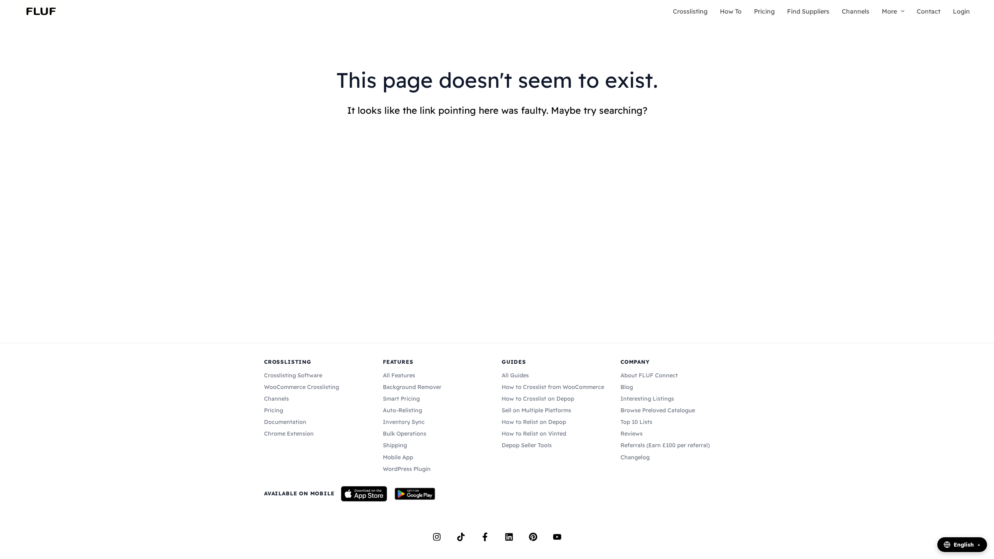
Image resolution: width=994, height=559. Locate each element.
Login (961, 11)
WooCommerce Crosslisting (301, 387)
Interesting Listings (647, 398)
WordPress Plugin (407, 468)
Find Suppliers (808, 11)
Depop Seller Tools (527, 445)
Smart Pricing (401, 398)
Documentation (285, 421)
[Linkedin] (509, 537)
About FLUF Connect (649, 375)
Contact (928, 11)
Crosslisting (690, 11)
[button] (901, 11)
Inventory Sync (404, 421)
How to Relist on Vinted (534, 433)
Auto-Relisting (402, 410)
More (889, 11)
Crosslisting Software (293, 375)
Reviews (631, 433)
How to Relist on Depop (534, 421)
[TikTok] (461, 537)
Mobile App (398, 457)
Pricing (764, 11)
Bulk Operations (404, 433)
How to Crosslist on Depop (538, 398)
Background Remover (412, 387)
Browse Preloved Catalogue (657, 410)
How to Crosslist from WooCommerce (553, 387)
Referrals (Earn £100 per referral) (665, 445)
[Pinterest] (533, 537)
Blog (626, 387)
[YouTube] (557, 537)
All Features (399, 375)
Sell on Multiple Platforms (536, 410)
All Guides (515, 375)
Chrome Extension (289, 433)
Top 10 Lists (636, 421)
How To (731, 11)
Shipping (395, 445)
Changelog (635, 457)
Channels (855, 11)
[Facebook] (485, 537)
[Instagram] (437, 537)
